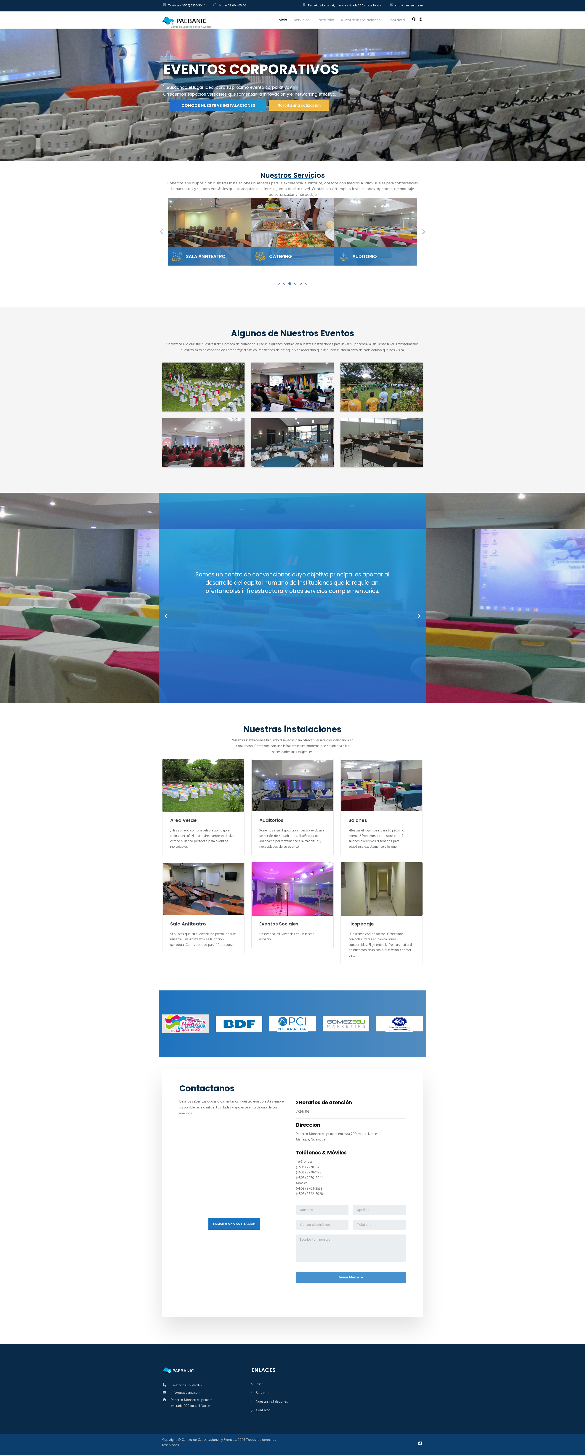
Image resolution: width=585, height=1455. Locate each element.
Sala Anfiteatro (188, 924)
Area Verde (183, 820)
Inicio (282, 20)
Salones (357, 820)
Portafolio (325, 20)
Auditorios (271, 820)
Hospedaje (361, 924)
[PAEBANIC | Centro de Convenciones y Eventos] (187, 22)
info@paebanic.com (185, 1393)
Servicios (302, 20)
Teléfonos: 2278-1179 (186, 1385)
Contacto (396, 20)
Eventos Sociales (278, 924)
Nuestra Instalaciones (361, 20)
